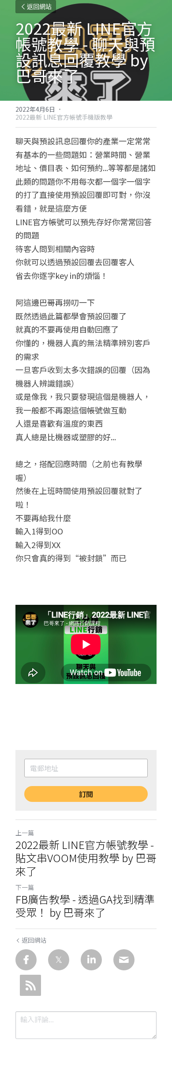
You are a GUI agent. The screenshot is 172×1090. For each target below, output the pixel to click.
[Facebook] (26, 959)
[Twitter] (58, 959)
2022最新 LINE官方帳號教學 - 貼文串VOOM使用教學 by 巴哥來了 (86, 858)
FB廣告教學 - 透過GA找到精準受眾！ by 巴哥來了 (85, 905)
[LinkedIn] (91, 959)
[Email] (124, 959)
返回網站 (39, 7)
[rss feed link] (30, 985)
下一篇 (24, 887)
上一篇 (24, 832)
